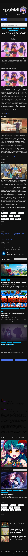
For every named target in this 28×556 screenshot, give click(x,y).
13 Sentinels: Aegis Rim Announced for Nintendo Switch (21, 360)
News (8, 280)
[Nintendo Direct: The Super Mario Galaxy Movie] (14, 270)
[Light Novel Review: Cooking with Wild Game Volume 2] (5, 539)
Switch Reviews (10, 344)
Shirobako (25, 247)
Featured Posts (7, 470)
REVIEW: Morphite (6, 347)
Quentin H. (21, 534)
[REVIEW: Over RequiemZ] (14, 480)
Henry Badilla (14, 349)
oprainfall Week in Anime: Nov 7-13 (19, 234)
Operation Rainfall (16, 38)
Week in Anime (18, 249)
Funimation (16, 156)
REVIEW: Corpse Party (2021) (7, 360)
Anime (4, 28)
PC (1, 311)
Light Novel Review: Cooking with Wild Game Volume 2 (18, 537)
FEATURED (22, 28)
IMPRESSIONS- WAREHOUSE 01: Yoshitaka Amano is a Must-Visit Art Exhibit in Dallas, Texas (18, 530)
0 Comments (18, 496)
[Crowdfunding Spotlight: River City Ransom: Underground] (14, 298)
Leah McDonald (23, 523)
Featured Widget (13, 30)
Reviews (3, 344)
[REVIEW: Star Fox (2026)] (5, 524)
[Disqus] (14, 379)
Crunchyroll (8, 113)
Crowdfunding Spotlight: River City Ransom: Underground (12, 314)
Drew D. (20, 539)
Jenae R (13, 284)
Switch (20, 490)
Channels (10, 28)
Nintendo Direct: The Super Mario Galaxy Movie (13, 282)
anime (6, 247)
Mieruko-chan (20, 247)
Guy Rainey (14, 317)
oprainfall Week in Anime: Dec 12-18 (7, 240)
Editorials (16, 28)
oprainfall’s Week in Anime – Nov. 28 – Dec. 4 (6, 234)
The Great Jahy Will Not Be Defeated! (8, 249)
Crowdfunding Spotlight (6, 308)
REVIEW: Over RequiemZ (7, 494)
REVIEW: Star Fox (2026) (15, 522)
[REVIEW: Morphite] (14, 332)
